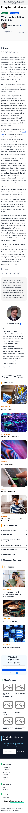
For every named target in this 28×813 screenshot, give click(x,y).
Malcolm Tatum (14, 25)
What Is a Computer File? (11, 647)
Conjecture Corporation (17, 808)
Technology (7, 589)
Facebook (6, 797)
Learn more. (14, 3)
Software (6, 644)
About (4, 787)
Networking (5, 407)
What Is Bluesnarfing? (8, 491)
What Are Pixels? (7, 464)
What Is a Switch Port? (8, 409)
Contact (5, 790)
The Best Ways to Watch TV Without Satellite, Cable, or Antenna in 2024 (12, 594)
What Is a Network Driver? (10, 437)
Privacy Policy (4, 810)
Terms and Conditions (13, 810)
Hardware (4, 461)
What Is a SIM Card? (19, 693)
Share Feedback (20, 376)
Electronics (6, 770)
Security (4, 489)
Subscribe (14, 670)
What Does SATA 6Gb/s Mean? (13, 622)
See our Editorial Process (9, 376)
